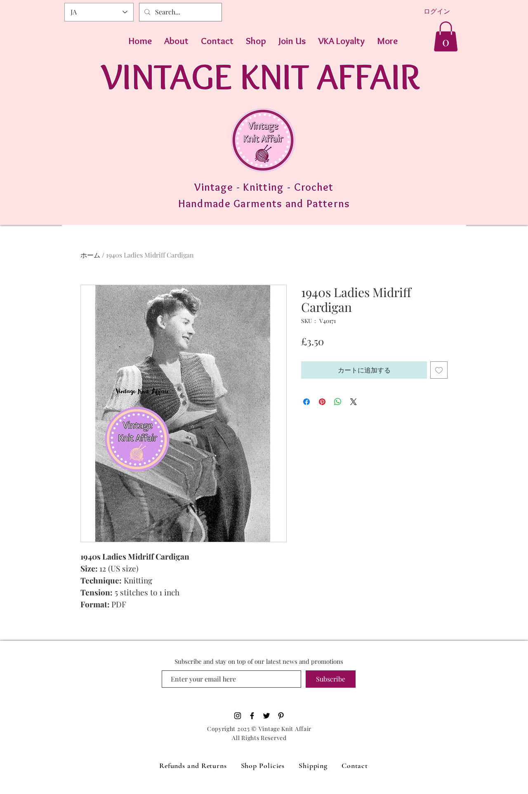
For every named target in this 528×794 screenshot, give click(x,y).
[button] (445, 36)
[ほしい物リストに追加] (439, 370)
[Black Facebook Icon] (252, 715)
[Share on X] (353, 402)
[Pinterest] (280, 715)
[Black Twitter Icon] (266, 715)
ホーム (90, 255)
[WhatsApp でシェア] (338, 402)
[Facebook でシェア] (306, 402)
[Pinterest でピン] (322, 402)
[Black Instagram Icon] (237, 715)
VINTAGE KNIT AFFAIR (260, 76)
